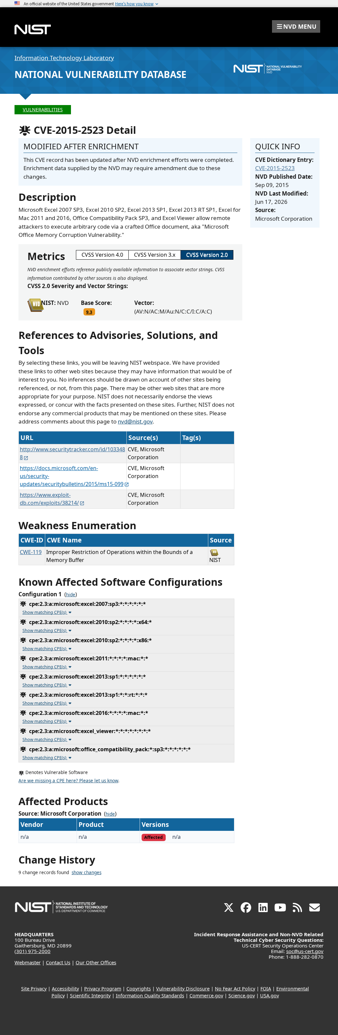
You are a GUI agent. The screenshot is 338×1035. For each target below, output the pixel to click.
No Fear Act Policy (235, 988)
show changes (86, 872)
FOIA (265, 988)
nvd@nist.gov (135, 421)
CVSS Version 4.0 (102, 254)
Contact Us (58, 962)
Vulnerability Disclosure (183, 988)
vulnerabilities (43, 109)
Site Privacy (34, 988)
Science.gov (241, 995)
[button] (296, 26)
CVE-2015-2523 (275, 168)
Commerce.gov (206, 995)
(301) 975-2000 (33, 951)
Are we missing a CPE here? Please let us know (68, 781)
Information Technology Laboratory (64, 58)
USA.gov (269, 995)
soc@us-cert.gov (304, 951)
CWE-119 (31, 552)
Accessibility (65, 988)
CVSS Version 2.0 (207, 254)
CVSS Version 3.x (154, 254)
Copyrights (138, 988)
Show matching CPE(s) (44, 612)
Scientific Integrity (90, 995)
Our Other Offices (96, 962)
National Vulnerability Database (100, 74)
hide (70, 595)
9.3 (89, 312)
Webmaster (28, 962)
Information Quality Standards (150, 995)
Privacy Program (102, 988)
